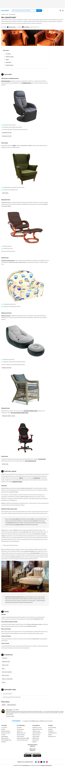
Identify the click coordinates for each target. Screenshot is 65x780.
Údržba (7, 59)
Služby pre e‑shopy (36, 731)
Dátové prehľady (35, 736)
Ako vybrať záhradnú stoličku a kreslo (19, 413)
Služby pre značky (36, 734)
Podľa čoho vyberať (9, 56)
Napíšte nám (32, 746)
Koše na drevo (5, 675)
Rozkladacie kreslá (6, 132)
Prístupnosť (3, 741)
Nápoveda (34, 741)
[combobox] (24, 10)
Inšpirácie (50, 734)
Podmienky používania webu (46, 765)
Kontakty (3, 729)
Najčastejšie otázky (9, 65)
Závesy (3, 682)
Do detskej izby (36, 478)
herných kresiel (41, 459)
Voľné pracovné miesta (5, 733)
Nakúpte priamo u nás (21, 733)
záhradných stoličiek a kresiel (30, 411)
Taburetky (4, 658)
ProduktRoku (50, 731)
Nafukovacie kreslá (5, 316)
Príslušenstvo (8, 62)
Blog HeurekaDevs (5, 738)
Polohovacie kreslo (5, 81)
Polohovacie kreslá (6, 136)
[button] (25, 545)
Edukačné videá (35, 740)
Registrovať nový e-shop (37, 729)
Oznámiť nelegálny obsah (6, 740)
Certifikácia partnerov (52, 733)
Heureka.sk (3, 14)
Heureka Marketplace (36, 733)
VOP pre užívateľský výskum (22, 740)
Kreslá (7, 14)
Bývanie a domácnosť (12, 704)
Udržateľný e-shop (52, 736)
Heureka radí (19, 731)
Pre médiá (3, 734)
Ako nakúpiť (19, 727)
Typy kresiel (8, 53)
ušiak (14, 145)
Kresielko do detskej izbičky (7, 260)
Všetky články (11, 716)
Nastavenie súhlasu (21, 734)
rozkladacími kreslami (17, 481)
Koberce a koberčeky (7, 679)
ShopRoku (50, 729)
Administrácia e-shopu (36, 727)
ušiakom (21, 478)
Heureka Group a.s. (26, 765)
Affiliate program (35, 738)
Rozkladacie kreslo (26, 83)
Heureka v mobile (20, 729)
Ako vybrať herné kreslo (30, 461)
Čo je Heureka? (4, 727)
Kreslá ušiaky (5, 193)
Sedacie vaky (5, 665)
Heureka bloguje (4, 736)
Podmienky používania (5, 731)
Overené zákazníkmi (52, 727)
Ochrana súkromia (20, 736)
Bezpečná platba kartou (21, 738)
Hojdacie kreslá (6, 661)
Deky (3, 668)
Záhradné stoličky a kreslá (8, 416)
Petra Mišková (27, 27)
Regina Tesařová (12, 27)
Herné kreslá (5, 464)
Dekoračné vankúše (7, 672)
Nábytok (4, 704)
